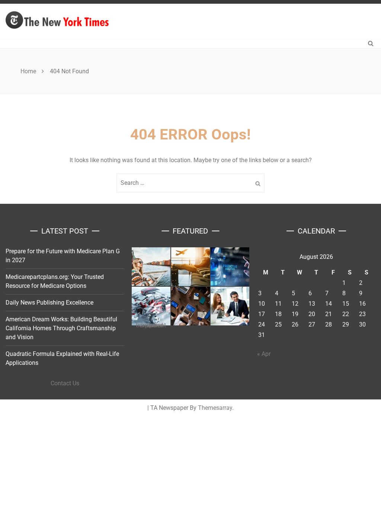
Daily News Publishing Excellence (49, 302)
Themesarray (215, 407)
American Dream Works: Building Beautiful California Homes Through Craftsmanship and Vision (61, 328)
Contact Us (65, 383)
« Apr (263, 353)
